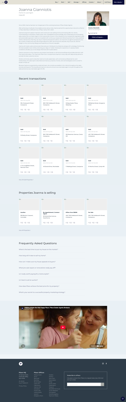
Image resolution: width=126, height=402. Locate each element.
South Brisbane (53, 390)
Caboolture (37, 385)
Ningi (50, 382)
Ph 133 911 (21, 381)
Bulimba (36, 380)
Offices (84, 2)
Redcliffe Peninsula (54, 389)
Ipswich (36, 394)
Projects (51, 387)
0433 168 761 (93, 33)
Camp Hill (37, 383)
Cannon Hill (37, 387)
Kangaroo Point (38, 396)
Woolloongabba (53, 394)
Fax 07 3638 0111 (23, 383)
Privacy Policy (23, 386)
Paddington (52, 385)
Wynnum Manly (53, 396)
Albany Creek (38, 375)
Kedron (51, 376)
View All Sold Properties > (26, 179)
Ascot (35, 376)
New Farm (52, 378)
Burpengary (37, 382)
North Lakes (52, 383)
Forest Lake (37, 390)
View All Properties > (25, 230)
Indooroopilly (38, 392)
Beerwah (36, 378)
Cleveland (37, 389)
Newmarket (52, 380)
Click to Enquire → (98, 37)
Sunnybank (52, 392)
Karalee (51, 375)
